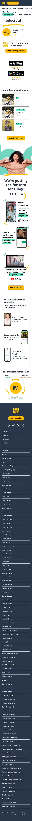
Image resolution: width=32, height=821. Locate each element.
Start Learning (13, 3)
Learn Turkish (6, 569)
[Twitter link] (13, 425)
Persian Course (7, 646)
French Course (6, 600)
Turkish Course (7, 684)
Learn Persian (6, 539)
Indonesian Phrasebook (9, 738)
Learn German (6, 500)
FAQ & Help (5, 439)
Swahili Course (6, 672)
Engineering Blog (7, 466)
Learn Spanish (6, 8)
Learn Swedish (6, 562)
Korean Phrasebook (8, 753)
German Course (7, 604)
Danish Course (7, 588)
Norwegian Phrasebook (9, 757)
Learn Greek (6, 504)
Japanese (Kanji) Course (9, 630)
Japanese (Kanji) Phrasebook (11, 745)
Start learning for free (16, 51)
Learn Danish (6, 485)
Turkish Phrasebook (8, 799)
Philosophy (5, 451)
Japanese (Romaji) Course (10, 634)
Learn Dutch (6, 489)
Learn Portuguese (8, 546)
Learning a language (8, 470)
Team (4, 454)
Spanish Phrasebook (8, 783)
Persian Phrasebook (8, 760)
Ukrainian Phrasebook (9, 803)
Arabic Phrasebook (8, 695)
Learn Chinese (6, 481)
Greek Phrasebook (8, 722)
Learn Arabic (6, 477)
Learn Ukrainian (7, 573)
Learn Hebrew (6, 508)
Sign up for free (16, 287)
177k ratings (16, 69)
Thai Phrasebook (7, 795)
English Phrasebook (8, 711)
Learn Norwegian (7, 535)
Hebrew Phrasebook (8, 726)
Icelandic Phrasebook (9, 734)
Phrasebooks (6, 474)
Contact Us (5, 435)
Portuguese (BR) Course (10, 653)
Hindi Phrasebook (8, 730)
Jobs (3, 462)
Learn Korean (6, 531)
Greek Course (6, 607)
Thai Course (6, 680)
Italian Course (6, 627)
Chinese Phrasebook (8, 699)
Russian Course (7, 661)
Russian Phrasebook (8, 776)
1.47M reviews (16, 79)
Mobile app (5, 443)
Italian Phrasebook (8, 741)
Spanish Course (7, 669)
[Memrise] (4, 3)
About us (5, 431)
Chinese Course (7, 584)
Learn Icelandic (7, 516)
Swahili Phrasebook (8, 787)
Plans (4, 447)
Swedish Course (7, 676)
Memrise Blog (6, 458)
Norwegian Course (8, 642)
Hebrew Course (7, 611)
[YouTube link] (18, 425)
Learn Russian (6, 550)
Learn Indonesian (7, 519)
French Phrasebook (8, 715)
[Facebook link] (9, 425)
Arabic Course (6, 581)
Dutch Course (6, 592)
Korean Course (7, 638)
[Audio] (6, 32)
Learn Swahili (6, 558)
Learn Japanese (7, 527)
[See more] (28, 3)
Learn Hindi (5, 512)
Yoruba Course (7, 692)
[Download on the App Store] (16, 63)
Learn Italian (6, 523)
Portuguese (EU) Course (10, 657)
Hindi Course (6, 615)
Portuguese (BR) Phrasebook (11, 768)
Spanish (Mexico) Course (20, 8)
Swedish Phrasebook (8, 791)
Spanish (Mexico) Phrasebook (11, 780)
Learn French (6, 496)
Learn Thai (5, 565)
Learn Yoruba (6, 577)
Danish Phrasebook (8, 703)
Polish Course (6, 650)
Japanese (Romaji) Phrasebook (12, 749)
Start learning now (16, 138)
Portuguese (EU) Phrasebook (11, 772)
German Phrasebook (8, 718)
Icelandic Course (7, 619)
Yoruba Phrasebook (8, 806)
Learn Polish (6, 542)
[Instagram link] (22, 425)
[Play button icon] (8, 99)
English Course (7, 596)
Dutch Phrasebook (8, 707)
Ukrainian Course (7, 688)
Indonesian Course (8, 623)
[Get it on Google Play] (16, 73)
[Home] (5, 44)
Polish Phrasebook (8, 764)
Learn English (6, 493)
